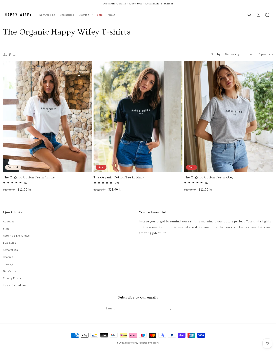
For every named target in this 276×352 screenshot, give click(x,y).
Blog (6, 228)
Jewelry (8, 264)
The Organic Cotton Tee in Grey (208, 177)
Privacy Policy (12, 278)
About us (8, 221)
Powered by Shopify (149, 342)
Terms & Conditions (15, 285)
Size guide (9, 243)
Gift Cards (9, 271)
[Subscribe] (169, 308)
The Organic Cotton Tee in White (29, 177)
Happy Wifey (131, 342)
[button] (85, 14)
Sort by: (216, 54)
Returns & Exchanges (16, 236)
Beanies (8, 257)
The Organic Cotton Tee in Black (119, 177)
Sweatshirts (10, 250)
